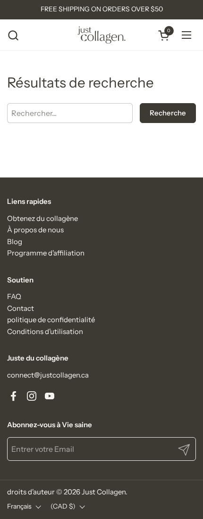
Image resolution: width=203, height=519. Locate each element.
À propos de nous (35, 229)
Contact (20, 308)
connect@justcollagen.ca (48, 374)
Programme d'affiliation (46, 252)
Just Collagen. (104, 491)
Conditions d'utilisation (45, 331)
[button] (13, 35)
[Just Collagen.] (102, 35)
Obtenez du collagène (42, 218)
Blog (14, 241)
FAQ (14, 296)
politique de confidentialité (51, 319)
